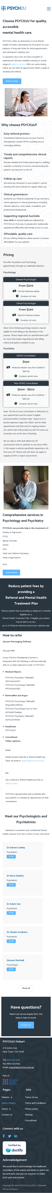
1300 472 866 (13, 1060)
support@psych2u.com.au (32, 761)
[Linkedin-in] (15, 1136)
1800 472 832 (11, 783)
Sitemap (29, 1115)
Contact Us (7, 1115)
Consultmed (31, 1121)
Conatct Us (26, 1025)
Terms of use (31, 1097)
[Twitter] (9, 1136)
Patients (5, 1097)
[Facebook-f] (3, 1136)
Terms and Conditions (35, 1103)
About (5, 1109)
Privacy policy (31, 1109)
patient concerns (18, 64)
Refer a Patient (9, 1103)
